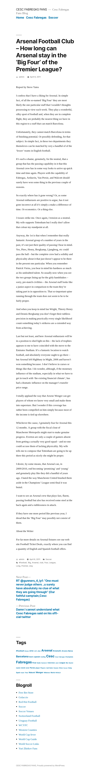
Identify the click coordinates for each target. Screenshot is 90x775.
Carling (43, 657)
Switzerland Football (29, 716)
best (31, 657)
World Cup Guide (28, 739)
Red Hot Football (27, 702)
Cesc (50, 656)
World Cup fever (27, 734)
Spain (18, 672)
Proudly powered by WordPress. (51, 765)
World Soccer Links (29, 744)
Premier (24, 566)
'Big (29, 562)
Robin (51, 668)
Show (61, 668)
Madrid (71, 663)
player (38, 668)
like (67, 663)
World (53, 672)
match (18, 668)
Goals (39, 663)
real (47, 668)
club (41, 562)
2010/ (31, 651)
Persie (32, 668)
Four (46, 562)
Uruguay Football (28, 720)
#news (26, 651)
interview (51, 663)
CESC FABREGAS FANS (31, 9)
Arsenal (35, 562)
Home (20, 17)
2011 (35, 651)
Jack (57, 663)
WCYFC (23, 725)
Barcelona (22, 656)
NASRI (23, 668)
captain (37, 657)
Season (56, 668)
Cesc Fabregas (36, 17)
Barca (70, 651)
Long (18, 566)
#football (23, 562)
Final (34, 663)
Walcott (32, 672)
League (52, 562)
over (27, 668)
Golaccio (23, 697)
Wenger (39, 672)
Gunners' (44, 663)
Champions (69, 657)
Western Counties (28, 730)
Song (70, 668)
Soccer (53, 17)
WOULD (58, 672)
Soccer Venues (26, 711)
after (39, 651)
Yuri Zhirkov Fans (28, 748)
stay (31, 566)
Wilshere (47, 672)
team (22, 672)
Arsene (65, 651)
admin (21, 77)
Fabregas (24, 662)
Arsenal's (57, 651)
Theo (26, 672)
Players (43, 668)
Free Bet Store (26, 692)
